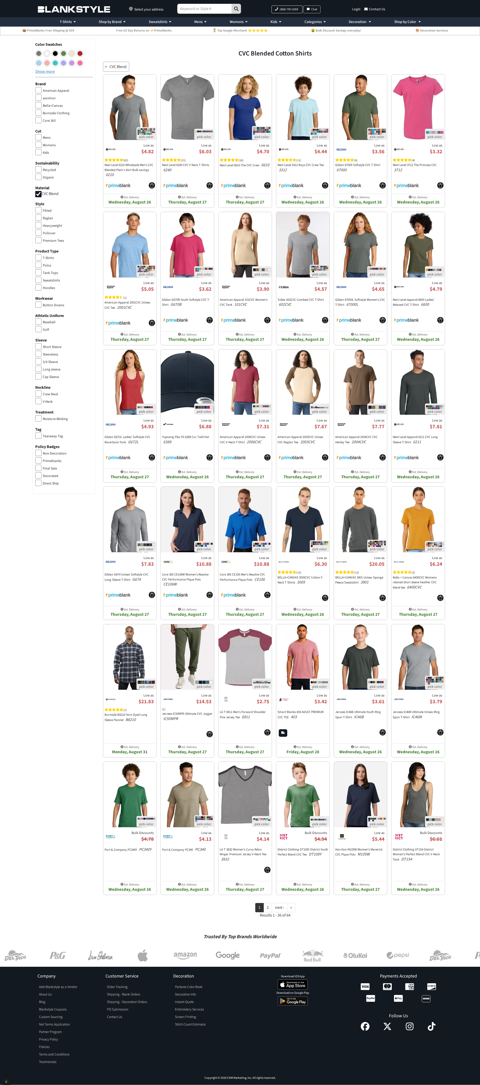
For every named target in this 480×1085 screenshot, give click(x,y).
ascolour (49, 98)
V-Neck (48, 401)
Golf (46, 329)
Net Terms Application (54, 1024)
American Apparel (56, 90)
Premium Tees (53, 240)
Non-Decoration (54, 453)
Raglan (48, 218)
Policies (44, 1047)
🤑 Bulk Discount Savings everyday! (336, 30)
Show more (45, 71)
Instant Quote (184, 1002)
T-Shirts (66, 21)
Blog (42, 1002)
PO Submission (117, 1009)
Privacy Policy (48, 1039)
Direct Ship (51, 483)
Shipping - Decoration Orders (127, 1002)
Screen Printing (185, 1017)
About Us (45, 994)
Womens (237, 21)
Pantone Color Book (188, 987)
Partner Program (50, 1032)
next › (279, 907)
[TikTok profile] (431, 1029)
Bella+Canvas (53, 105)
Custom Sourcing (50, 1017)
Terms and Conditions (54, 1054)
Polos (47, 265)
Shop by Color (405, 21)
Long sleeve (51, 369)
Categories (313, 21)
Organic (48, 177)
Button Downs (53, 305)
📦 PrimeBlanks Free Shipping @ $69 (48, 30)
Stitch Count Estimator (190, 1024)
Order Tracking (117, 987)
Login (356, 9)
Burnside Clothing (56, 113)
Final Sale (50, 468)
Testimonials (47, 1062)
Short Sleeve (52, 347)
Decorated (50, 476)
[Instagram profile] (409, 1029)
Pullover (49, 233)
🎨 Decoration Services (432, 30)
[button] (287, 9)
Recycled (49, 170)
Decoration (358, 21)
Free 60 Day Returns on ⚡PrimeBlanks (144, 30)
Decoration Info (185, 994)
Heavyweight (52, 225)
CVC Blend (50, 193)
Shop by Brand (110, 21)
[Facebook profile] (365, 1029)
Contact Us (377, 9)
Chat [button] (314, 9)
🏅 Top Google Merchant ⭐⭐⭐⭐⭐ (240, 30)
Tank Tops (50, 273)
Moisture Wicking (55, 419)
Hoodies (49, 288)
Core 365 (49, 120)
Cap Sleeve (51, 377)
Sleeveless (50, 354)
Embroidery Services (189, 1009)
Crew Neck (50, 394)
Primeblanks (52, 461)
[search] (236, 9)
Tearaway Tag (53, 436)
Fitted (47, 210)
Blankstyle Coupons (53, 1009)
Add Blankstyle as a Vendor (58, 987)
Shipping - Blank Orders (123, 994)
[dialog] (6, 1081)
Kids (273, 21)
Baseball (49, 322)
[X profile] (387, 1029)
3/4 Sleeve (50, 362)
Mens (198, 21)
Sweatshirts (158, 21)
